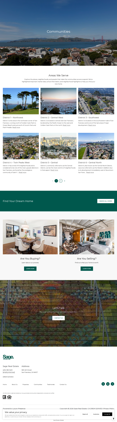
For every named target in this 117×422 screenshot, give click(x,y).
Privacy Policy (108, 409)
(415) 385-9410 (8, 370)
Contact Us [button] (58, 318)
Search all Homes (105, 201)
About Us (14, 384)
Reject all (85, 414)
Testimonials (51, 384)
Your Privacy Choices (58, 420)
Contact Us (63, 384)
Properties (26, 384)
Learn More (30, 268)
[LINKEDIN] (103, 384)
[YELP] (112, 384)
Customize (96, 414)
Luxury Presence (19, 409)
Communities (38, 384)
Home (5, 384)
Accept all (107, 414)
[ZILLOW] (108, 384)
